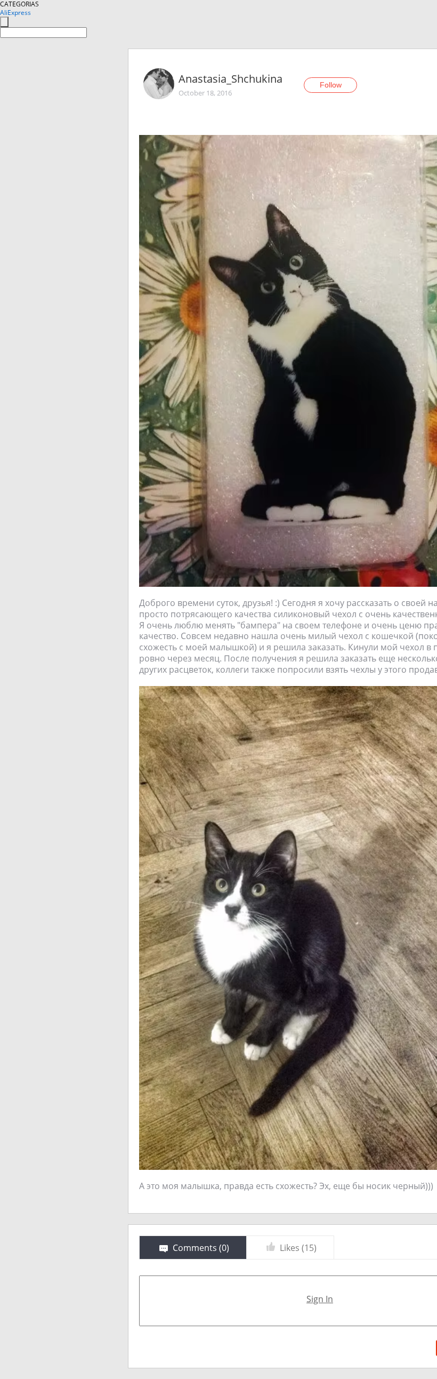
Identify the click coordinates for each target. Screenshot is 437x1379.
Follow (331, 85)
